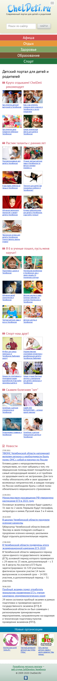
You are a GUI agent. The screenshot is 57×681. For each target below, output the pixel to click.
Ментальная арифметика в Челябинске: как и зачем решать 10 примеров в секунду (32, 274)
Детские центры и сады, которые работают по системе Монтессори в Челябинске (32, 298)
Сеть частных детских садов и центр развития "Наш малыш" (46, 650)
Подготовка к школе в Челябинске (10, 272)
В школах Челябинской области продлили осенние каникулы (26, 521)
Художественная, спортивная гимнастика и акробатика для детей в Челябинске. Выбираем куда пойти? (32, 356)
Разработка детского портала (27, 666)
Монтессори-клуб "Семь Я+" (10, 648)
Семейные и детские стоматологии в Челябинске (10, 410)
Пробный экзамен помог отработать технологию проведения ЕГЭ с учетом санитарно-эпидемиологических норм (23, 592)
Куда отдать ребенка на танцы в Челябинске (11, 187)
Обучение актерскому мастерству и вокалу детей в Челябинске (10, 212)
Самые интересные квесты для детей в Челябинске (30, 131)
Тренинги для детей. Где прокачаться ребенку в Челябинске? (32, 188)
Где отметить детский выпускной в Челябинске (11, 106)
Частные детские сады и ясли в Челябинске (11, 321)
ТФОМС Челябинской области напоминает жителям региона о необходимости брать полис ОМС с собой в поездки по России (26, 456)
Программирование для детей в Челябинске (11, 162)
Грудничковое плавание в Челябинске (12, 433)
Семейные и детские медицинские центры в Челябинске (32, 434)
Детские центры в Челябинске (30, 321)
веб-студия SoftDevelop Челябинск (28, 669)
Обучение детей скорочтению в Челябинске (8, 297)
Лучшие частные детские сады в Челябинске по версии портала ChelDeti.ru (32, 164)
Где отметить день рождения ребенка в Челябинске (10, 131)
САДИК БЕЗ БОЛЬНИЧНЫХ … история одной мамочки (33, 410)
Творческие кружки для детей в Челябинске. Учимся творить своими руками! (11, 238)
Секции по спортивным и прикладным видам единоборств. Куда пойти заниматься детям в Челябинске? (11, 380)
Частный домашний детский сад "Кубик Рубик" (28, 649)
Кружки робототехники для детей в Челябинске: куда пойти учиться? (32, 212)
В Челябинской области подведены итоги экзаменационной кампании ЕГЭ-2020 (25, 546)
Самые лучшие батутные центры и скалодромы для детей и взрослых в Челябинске (32, 379)
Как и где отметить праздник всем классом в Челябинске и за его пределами (33, 108)
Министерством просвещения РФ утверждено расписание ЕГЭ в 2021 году (28, 499)
